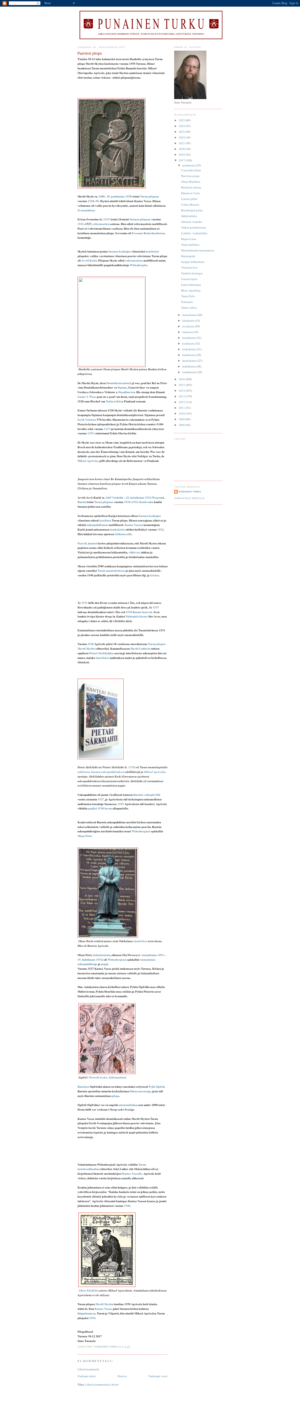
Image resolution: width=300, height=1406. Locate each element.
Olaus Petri (85, 836)
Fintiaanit (187, 302)
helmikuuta (189, 366)
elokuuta (187, 332)
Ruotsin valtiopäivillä (146, 794)
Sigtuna (122, 387)
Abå (117, 401)
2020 (182, 149)
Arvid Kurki (89, 260)
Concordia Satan (191, 170)
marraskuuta (189, 315)
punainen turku (190, 491)
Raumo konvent (142, 612)
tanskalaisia (117, 529)
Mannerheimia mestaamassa (197, 250)
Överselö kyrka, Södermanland (107, 1077)
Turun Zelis (188, 296)
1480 (101, 196)
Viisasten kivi (189, 267)
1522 (148, 497)
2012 (182, 402)
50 (97, 201)
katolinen (105, 520)
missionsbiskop (128, 1105)
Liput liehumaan (191, 285)
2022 (182, 137)
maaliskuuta (189, 361)
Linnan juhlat (189, 199)
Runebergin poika (192, 210)
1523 (81, 224)
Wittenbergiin (138, 265)
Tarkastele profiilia (189, 498)
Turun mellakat (190, 245)
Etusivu (122, 1376)
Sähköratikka (189, 216)
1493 (160, 955)
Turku (110, 401)
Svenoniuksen (86, 210)
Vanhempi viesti (158, 1376)
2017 (182, 160)
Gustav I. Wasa (87, 396)
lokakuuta (188, 320)
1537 (156, 607)
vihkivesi (134, 552)
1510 (127, 502)
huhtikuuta (189, 355)
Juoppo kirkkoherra (192, 262)
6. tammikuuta (148, 955)
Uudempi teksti (87, 1376)
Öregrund (158, 497)
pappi (104, 964)
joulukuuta (189, 165)
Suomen (113, 251)
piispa (115, 1096)
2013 (182, 396)
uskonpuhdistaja (87, 964)
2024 (182, 126)
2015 (182, 385)
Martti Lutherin (140, 648)
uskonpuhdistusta (97, 525)
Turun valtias (189, 308)
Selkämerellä (123, 534)
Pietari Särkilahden (101, 653)
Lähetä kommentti (88, 1369)
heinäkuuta (189, 338)
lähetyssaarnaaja (140, 1091)
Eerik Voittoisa (87, 419)
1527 (106, 219)
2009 (182, 419)
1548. (127, 1205)
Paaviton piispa (190, 176)
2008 (182, 425)
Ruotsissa (83, 1086)
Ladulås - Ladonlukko (194, 233)
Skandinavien (126, 392)
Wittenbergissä (141, 831)
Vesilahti (117, 497)
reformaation (101, 224)
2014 (182, 391)
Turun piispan (156, 644)
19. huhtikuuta (86, 959)
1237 (107, 429)
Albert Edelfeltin (88, 1290)
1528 (91, 201)
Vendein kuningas (192, 273)
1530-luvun (105, 808)
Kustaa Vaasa (103, 1308)
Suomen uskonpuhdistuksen (108, 772)
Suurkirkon (140, 941)
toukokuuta (189, 349)
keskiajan (125, 251)
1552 (99, 959)
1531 (84, 603)
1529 (131, 767)
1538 (129, 612)
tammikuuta (189, 372)
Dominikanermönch (118, 383)
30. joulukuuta (116, 196)
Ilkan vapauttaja (191, 290)
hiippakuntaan (87, 1313)
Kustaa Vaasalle (132, 1173)
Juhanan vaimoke (191, 222)
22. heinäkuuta (135, 497)
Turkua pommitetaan (193, 227)
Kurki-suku (146, 502)
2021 (182, 143)
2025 (182, 120)
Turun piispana (149, 196)
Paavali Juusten (87, 543)
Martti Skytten (87, 648)
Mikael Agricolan (155, 772)
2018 (182, 155)
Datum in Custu (190, 193)
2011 (182, 408)
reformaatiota (134, 260)
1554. (92, 1318)
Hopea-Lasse (188, 239)
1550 (128, 196)
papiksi (92, 808)
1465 (108, 497)
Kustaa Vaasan (134, 525)
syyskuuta (188, 326)
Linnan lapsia (189, 279)
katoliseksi (152, 251)
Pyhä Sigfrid (156, 1086)
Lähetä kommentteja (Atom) (102, 1384)
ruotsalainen (147, 959)
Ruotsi (81, 502)
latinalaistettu (101, 955)
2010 (182, 413)
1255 (90, 433)
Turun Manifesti (190, 182)
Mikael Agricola (88, 461)
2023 (182, 132)
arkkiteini (84, 772)
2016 (182, 379)
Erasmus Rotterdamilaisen (148, 233)
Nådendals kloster (137, 616)
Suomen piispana (140, 219)
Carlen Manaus (190, 204)
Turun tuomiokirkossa (111, 570)
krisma (154, 575)
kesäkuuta (188, 343)
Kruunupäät (188, 256)
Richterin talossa (191, 187)
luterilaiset (102, 658)
